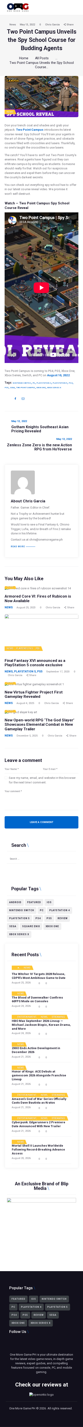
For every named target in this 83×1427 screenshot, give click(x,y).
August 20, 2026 (21, 1158)
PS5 (38, 648)
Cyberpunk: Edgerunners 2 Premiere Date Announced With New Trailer (38, 1124)
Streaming (58, 1017)
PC (34, 383)
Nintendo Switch (22, 383)
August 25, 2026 (21, 982)
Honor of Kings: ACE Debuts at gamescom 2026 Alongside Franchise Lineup (39, 1075)
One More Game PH (22, 1408)
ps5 (7, 387)
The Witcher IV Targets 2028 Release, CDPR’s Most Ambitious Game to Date (38, 976)
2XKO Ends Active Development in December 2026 (36, 1050)
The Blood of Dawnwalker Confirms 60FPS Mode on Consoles (37, 999)
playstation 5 (60, 383)
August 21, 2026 (21, 1056)
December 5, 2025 (27, 735)
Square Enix (31, 926)
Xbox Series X (54, 387)
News (12, 24)
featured (34, 902)
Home (23, 58)
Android (15, 902)
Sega (12, 387)
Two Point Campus (30, 129)
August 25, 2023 (26, 607)
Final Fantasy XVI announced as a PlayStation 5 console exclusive (35, 662)
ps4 (71, 383)
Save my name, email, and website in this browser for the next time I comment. (42, 780)
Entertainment (26, 1017)
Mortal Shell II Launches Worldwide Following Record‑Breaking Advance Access (38, 1149)
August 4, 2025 (25, 703)
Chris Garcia (52, 24)
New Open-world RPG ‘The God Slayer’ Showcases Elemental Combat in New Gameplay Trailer (39, 724)
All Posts (42, 58)
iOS (49, 902)
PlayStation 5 (24, 648)
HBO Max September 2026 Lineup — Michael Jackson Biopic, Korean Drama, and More (41, 1024)
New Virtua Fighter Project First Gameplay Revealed (34, 694)
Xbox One (41, 387)
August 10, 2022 (58, 375)
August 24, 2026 (21, 1006)
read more (18, 547)
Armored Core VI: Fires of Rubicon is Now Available (38, 598)
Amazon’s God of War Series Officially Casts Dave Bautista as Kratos (39, 1101)
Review (63, 918)
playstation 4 (43, 383)
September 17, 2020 (57, 671)
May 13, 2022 (27, 24)
